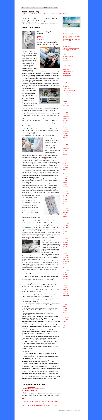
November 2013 (66, 272)
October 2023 (65, 133)
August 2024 (65, 120)
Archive (46, 7)
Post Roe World (66, 86)
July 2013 (64, 280)
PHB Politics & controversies (68, 84)
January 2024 (65, 129)
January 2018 (65, 208)
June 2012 (65, 304)
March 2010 (65, 310)
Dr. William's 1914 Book (67, 65)
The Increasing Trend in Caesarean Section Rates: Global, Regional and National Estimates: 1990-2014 (71, 49)
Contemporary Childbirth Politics (69, 64)
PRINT (39, 36)
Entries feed (65, 329)
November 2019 (66, 174)
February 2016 (65, 236)
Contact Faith (53, 7)
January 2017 (65, 222)
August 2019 (65, 176)
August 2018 (65, 195)
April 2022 (65, 154)
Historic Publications (67, 75)
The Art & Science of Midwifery (69, 90)
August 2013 (65, 278)
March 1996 (65, 321)
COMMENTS (40, 37)
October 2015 (65, 242)
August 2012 (65, 300)
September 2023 (66, 135)
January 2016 (65, 238)
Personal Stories (66, 82)
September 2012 (66, 299)
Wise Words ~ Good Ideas (67, 92)
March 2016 (65, 235)
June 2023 (65, 139)
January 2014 (65, 268)
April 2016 (65, 233)
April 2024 (65, 126)
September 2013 (66, 276)
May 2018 (65, 201)
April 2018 (65, 203)
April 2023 (65, 142)
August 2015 (65, 246)
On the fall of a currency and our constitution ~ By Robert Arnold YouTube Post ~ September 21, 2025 (71, 41)
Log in (64, 327)
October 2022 (65, 150)
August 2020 (65, 169)
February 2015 (65, 255)
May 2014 (65, 265)
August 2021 (65, 159)
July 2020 (64, 171)
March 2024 (65, 127)
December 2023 (66, 131)
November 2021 (66, 156)
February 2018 (65, 206)
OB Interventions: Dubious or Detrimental (70, 80)
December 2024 (66, 116)
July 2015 (64, 248)
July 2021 (64, 161)
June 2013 (65, 282)
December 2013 (66, 270)
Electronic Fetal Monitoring (39, 23)
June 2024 (65, 122)
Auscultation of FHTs (67, 60)
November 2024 (66, 118)
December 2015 (66, 240)
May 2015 (65, 252)
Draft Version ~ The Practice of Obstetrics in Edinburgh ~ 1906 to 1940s (71, 32)
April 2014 (65, 267)
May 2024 (65, 124)
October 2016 (65, 225)
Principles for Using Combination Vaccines (35, 388)
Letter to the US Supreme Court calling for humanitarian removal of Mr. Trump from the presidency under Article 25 (71, 45)
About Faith (39, 7)
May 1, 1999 (41, 384)
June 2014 (65, 263)
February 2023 (65, 144)
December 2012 (66, 293)
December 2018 (66, 188)
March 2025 (65, 110)
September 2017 (66, 212)
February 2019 (65, 186)
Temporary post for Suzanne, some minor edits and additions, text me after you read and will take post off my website (71, 36)
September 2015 (66, 244)
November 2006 (66, 317)
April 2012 (65, 306)
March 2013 (65, 287)
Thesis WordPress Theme (70, 410)
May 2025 (65, 109)
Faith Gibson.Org (30, 11)
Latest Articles (30, 7)
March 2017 (65, 218)
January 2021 (65, 165)
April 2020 (65, 173)
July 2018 (64, 197)
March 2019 (65, 184)
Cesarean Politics (27, 23)
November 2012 (66, 295)
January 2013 (65, 291)
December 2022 (66, 148)
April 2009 (65, 312)
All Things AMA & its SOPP (68, 56)
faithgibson (26, 22)
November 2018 (66, 190)
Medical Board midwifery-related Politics (70, 79)
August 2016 (65, 227)
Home (23, 7)
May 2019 (65, 180)
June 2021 (65, 163)
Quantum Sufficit (31, 387)
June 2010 (65, 308)
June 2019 (65, 178)
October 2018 (65, 191)
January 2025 (65, 114)
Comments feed (66, 331)
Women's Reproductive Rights (68, 94)
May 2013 (65, 284)
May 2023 (65, 141)
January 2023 (65, 146)
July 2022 (64, 152)
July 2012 (64, 302)
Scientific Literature (52, 23)
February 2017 (65, 220)
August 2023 (65, 137)
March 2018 (65, 205)
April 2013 (65, 285)
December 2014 (66, 259)
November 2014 (66, 261)
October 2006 (65, 319)
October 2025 (65, 107)
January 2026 (65, 103)
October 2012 (65, 297)
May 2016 (65, 231)
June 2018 (65, 199)
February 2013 (65, 289)
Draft (64, 67)
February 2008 (65, 314)
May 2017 (65, 214)
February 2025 (65, 112)
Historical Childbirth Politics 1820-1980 (70, 77)
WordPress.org (65, 332)
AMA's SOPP (65, 58)
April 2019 (65, 182)
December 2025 (66, 105)
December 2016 (66, 223)
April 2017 (65, 216)
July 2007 (64, 316)
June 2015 (65, 250)
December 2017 (66, 210)
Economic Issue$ (66, 69)
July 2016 (64, 229)
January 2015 (65, 257)
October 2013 (65, 274)
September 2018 (66, 193)
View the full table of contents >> (29, 390)
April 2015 (65, 253)
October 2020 (65, 167)
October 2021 (65, 158)
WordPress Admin (77, 411)
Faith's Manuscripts (66, 73)
